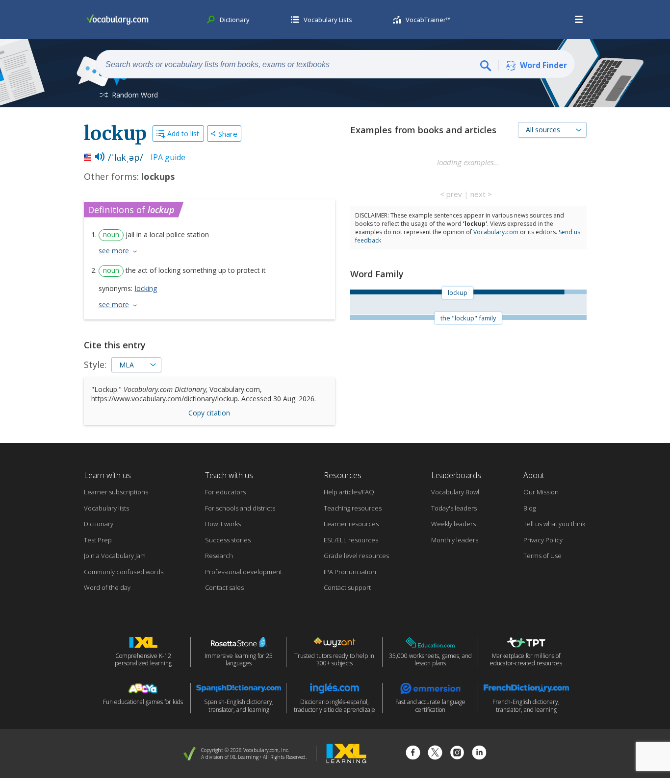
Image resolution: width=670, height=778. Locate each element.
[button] (579, 19)
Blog (529, 508)
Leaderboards (456, 475)
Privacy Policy (543, 539)
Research (219, 555)
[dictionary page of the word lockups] (575, 292)
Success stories (228, 539)
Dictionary (98, 523)
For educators (225, 491)
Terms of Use (542, 555)
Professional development (243, 571)
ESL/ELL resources (351, 539)
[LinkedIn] (479, 753)
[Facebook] (413, 753)
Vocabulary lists (106, 508)
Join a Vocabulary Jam (115, 555)
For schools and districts (240, 508)
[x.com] (435, 753)
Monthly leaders (454, 539)
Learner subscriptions (116, 491)
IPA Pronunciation (350, 571)
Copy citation (209, 412)
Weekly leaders (453, 523)
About (533, 475)
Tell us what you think (554, 523)
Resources (342, 475)
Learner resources (351, 523)
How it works (223, 523)
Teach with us (229, 475)
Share (227, 134)
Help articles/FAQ (349, 491)
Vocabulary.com (495, 232)
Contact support (347, 587)
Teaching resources (353, 508)
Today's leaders (454, 508)
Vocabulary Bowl (455, 491)
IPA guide (168, 157)
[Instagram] (457, 753)
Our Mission (541, 491)
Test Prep (98, 539)
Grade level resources (356, 555)
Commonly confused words (123, 571)
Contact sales (224, 587)
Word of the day (107, 587)
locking (146, 288)
